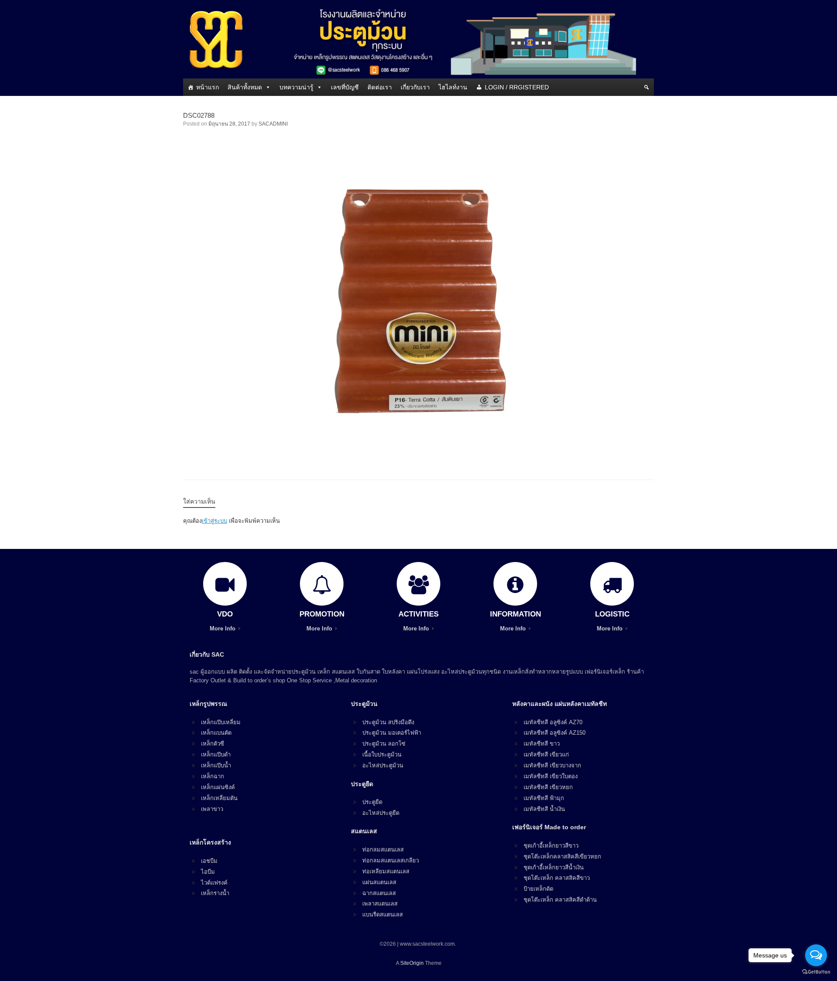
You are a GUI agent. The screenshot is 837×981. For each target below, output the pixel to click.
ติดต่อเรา (379, 87)
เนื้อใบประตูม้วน (381, 754)
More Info (223, 628)
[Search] (646, 87)
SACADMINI (273, 124)
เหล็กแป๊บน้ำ (216, 765)
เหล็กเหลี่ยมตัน (219, 798)
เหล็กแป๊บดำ (216, 754)
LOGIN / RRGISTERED (517, 87)
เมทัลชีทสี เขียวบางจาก (552, 765)
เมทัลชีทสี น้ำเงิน (544, 809)
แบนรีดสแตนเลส (382, 914)
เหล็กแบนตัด (216, 732)
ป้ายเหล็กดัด (538, 889)
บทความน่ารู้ (296, 87)
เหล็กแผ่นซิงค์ (218, 787)
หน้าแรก (207, 87)
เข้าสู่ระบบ (214, 521)
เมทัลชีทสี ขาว (542, 743)
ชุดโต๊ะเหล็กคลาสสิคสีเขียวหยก (562, 856)
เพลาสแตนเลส (380, 903)
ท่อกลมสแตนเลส (383, 849)
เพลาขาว (212, 809)
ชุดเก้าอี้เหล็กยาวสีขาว (551, 845)
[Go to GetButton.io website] (816, 972)
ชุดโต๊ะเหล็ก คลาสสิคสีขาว (557, 878)
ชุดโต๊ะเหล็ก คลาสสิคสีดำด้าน (560, 899)
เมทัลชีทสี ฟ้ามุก (544, 798)
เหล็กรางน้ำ (215, 893)
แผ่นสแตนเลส (379, 882)
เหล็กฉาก (212, 776)
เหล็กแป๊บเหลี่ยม (221, 722)
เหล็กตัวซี (212, 743)
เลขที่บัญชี (345, 87)
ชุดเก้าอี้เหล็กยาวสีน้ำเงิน (554, 867)
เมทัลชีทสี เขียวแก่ (546, 754)
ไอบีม (208, 872)
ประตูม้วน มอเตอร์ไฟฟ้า (391, 732)
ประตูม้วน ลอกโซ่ (383, 743)
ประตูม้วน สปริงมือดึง (388, 722)
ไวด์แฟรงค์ (214, 882)
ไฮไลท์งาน (453, 87)
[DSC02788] (418, 456)
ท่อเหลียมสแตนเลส (385, 871)
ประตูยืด (372, 802)
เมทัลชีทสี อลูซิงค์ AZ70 (553, 722)
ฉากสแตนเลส (379, 893)
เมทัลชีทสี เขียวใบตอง (551, 776)
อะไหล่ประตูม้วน (382, 765)
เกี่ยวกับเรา (415, 87)
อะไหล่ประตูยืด (380, 813)
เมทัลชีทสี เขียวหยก (548, 787)
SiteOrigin (412, 963)
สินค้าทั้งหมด (245, 87)
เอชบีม (209, 861)
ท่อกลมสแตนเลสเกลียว (390, 860)
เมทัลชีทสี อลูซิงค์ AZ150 (554, 732)
